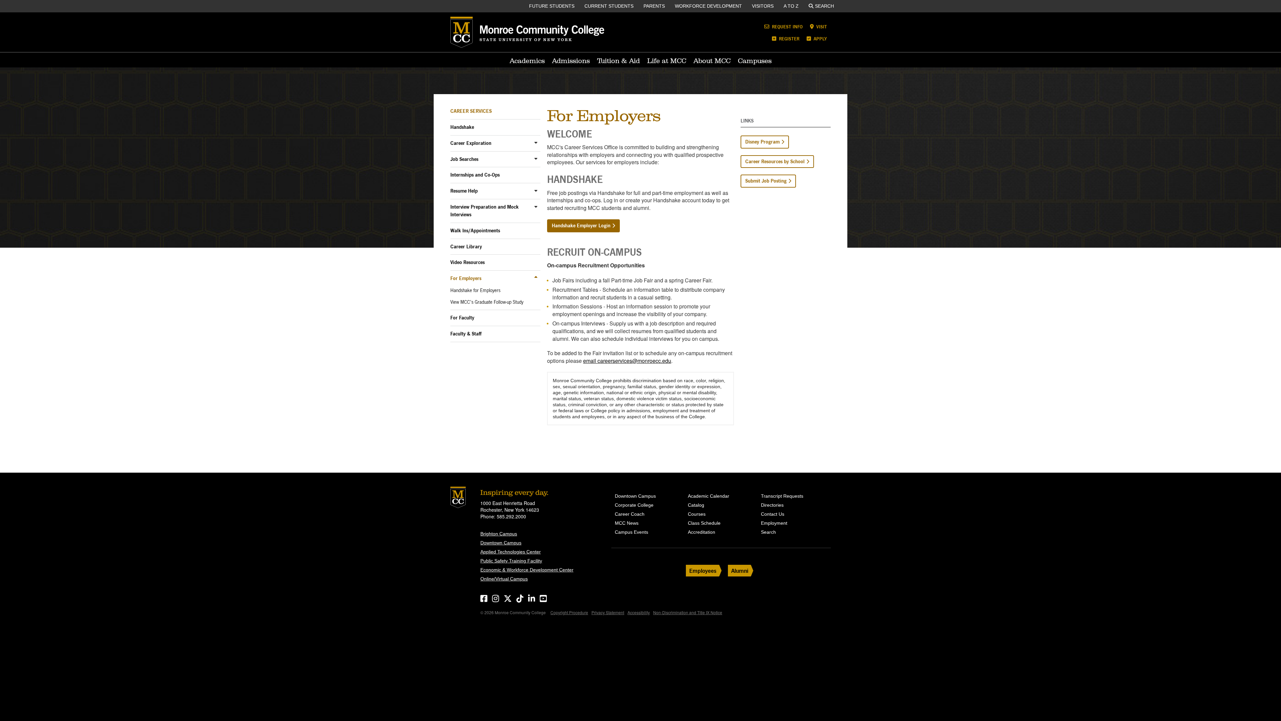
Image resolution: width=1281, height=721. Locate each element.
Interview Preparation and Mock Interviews (484, 211)
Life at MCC (666, 61)
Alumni (739, 570)
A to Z (791, 6)
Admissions (571, 61)
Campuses (755, 61)
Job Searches (464, 159)
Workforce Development (708, 6)
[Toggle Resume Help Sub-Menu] (535, 190)
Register (788, 38)
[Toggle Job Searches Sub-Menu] (535, 159)
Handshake (462, 127)
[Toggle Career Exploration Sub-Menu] (535, 143)
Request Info (787, 26)
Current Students (608, 6)
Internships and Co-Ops (475, 175)
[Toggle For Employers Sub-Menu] (535, 278)
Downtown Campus (500, 542)
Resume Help (464, 191)
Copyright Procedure (569, 612)
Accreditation (701, 532)
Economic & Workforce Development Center (526, 569)
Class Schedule (704, 523)
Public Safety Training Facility (511, 560)
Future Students (551, 6)
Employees (703, 570)
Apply (819, 38)
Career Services (471, 111)
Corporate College (634, 505)
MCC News (626, 523)
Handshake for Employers (475, 290)
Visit (821, 26)
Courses (697, 514)
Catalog (696, 505)
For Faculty (462, 317)
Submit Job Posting (766, 181)
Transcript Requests (782, 496)
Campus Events (631, 532)
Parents (654, 6)
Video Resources (467, 262)
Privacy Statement (607, 612)
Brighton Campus (498, 533)
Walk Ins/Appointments (475, 230)
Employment (774, 523)
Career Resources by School (775, 161)
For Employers (465, 278)
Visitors (763, 6)
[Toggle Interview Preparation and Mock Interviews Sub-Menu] (535, 206)
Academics (527, 61)
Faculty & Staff (465, 333)
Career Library (466, 246)
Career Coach (630, 514)
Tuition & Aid (618, 61)
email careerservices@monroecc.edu (627, 361)
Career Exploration (470, 143)
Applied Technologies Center (510, 551)
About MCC (712, 61)
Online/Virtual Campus (504, 578)
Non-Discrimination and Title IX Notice (687, 612)
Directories (772, 505)
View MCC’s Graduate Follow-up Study (486, 302)
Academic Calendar (708, 496)
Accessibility (638, 612)
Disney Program (762, 142)
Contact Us (772, 514)
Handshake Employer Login (581, 225)
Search (824, 6)
